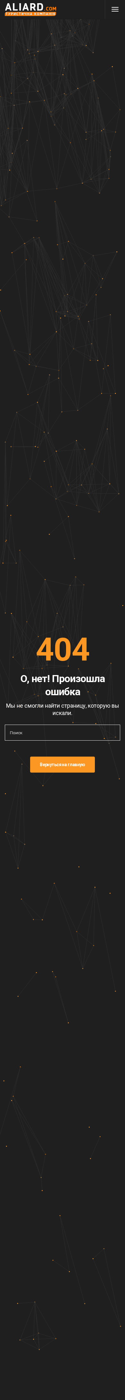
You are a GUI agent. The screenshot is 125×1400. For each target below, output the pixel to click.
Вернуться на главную (62, 764)
